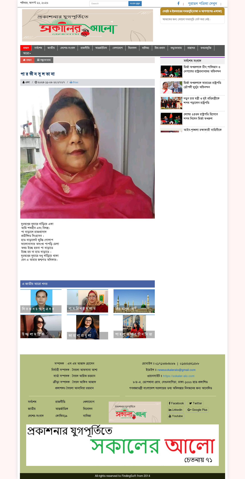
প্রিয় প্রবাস (160, 48)
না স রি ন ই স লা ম (82, 308)
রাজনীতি (85, 48)
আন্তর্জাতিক (101, 48)
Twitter (197, 403)
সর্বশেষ (38, 48)
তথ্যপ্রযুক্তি (206, 48)
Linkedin (176, 410)
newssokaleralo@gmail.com (176, 370)
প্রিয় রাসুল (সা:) (125, 309)
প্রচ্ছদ (26, 48)
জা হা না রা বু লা (80, 335)
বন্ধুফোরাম (176, 48)
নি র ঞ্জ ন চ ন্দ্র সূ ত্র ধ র (38, 309)
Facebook (177, 403)
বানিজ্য (145, 48)
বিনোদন (132, 48)
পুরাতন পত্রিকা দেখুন (202, 3)
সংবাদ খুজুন (135, 3)
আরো (26, 53)
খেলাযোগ (117, 48)
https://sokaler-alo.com (178, 376)
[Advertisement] (192, 159)
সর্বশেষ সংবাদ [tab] (192, 61)
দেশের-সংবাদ (67, 48)
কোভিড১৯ (61, 416)
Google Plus (199, 410)
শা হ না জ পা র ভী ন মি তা (133, 334)
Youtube (177, 416)
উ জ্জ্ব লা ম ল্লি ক (33, 334)
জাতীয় (51, 48)
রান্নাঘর (191, 48)
